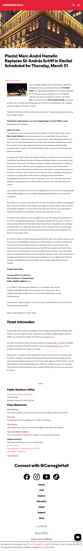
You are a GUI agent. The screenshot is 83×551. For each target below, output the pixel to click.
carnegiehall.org (48, 337)
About (41, 507)
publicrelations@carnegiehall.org (19, 394)
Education (41, 501)
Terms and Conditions (41, 538)
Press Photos (12, 425)
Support (41, 512)
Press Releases (13, 410)
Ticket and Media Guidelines (18, 432)
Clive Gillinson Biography (16, 451)
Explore (41, 496)
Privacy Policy (32, 544)
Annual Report (12, 456)
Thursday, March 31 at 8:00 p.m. (46, 94)
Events (41, 484)
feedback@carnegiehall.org (17, 124)
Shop (41, 518)
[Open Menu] (78, 5)
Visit (41, 490)
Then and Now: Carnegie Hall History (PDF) (23, 448)
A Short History (12, 445)
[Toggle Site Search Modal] (73, 5)
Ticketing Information (12, 80)
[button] (81, 544)
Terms (43, 544)
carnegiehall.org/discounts (53, 346)
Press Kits (11, 417)
